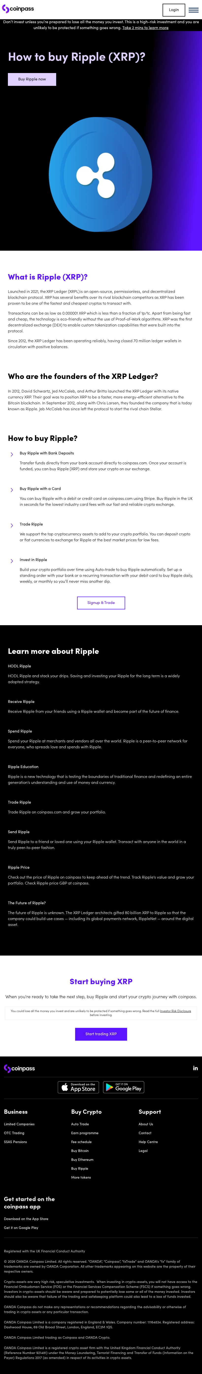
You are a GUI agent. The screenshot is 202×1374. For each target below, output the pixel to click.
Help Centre (148, 1142)
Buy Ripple (79, 1169)
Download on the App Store (26, 1219)
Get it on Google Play (21, 1228)
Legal (143, 1151)
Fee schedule (81, 1142)
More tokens (81, 1178)
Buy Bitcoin (80, 1151)
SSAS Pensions (15, 1142)
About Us (146, 1124)
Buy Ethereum (82, 1160)
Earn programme (85, 1133)
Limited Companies (19, 1124)
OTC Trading (14, 1133)
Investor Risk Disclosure (175, 1011)
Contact (145, 1133)
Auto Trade (80, 1124)
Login (174, 10)
